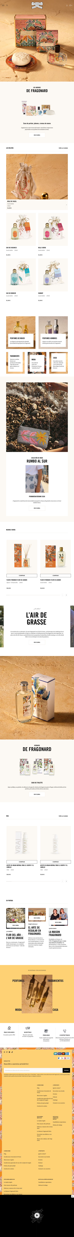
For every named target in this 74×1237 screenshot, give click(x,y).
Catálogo (55, 1100)
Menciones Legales (42, 1095)
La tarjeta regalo (41, 1120)
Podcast (55, 1097)
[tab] (18, 981)
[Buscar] (7, 5)
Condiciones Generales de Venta (12, 1157)
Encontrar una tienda (58, 1091)
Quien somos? (57, 1088)
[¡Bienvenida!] (37, 5)
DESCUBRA (37, 135)
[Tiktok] (12, 1052)
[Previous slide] (62, 595)
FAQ (38, 1088)
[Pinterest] (9, 1052)
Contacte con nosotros (59, 1103)
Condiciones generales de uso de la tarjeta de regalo (17, 1163)
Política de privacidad (42, 1103)
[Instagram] (4, 1052)
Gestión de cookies (42, 1106)
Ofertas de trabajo (57, 1125)
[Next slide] (66, 595)
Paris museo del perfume (43, 1123)
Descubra (37, 642)
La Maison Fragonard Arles (44, 1131)
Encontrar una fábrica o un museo (13, 1194)
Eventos (55, 1094)
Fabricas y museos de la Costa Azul (13, 1188)
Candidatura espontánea (59, 1122)
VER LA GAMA (63, 148)
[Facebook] (6, 1052)
